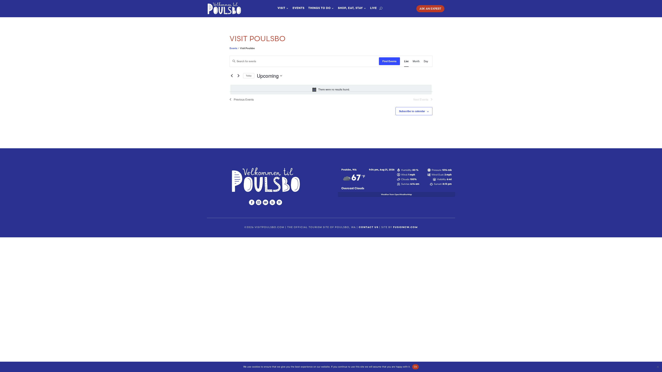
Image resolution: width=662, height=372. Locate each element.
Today (249, 75)
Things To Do (319, 8)
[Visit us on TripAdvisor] (265, 202)
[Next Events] (238, 76)
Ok (415, 366)
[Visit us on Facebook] (251, 202)
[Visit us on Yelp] (272, 202)
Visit (281, 8)
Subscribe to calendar (412, 111)
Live (373, 8)
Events (298, 8)
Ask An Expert (430, 8)
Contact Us (368, 227)
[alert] (331, 89)
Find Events (389, 61)
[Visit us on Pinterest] (279, 202)
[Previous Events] (232, 76)
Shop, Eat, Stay (350, 8)
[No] (657, 367)
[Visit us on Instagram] (258, 202)
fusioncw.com (405, 227)
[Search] (380, 8)
